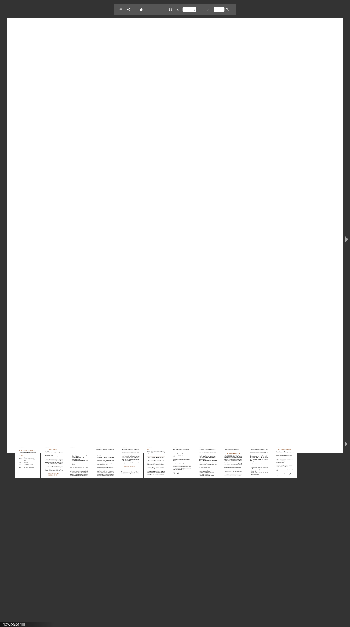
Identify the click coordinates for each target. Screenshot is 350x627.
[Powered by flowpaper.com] (14, 622)
